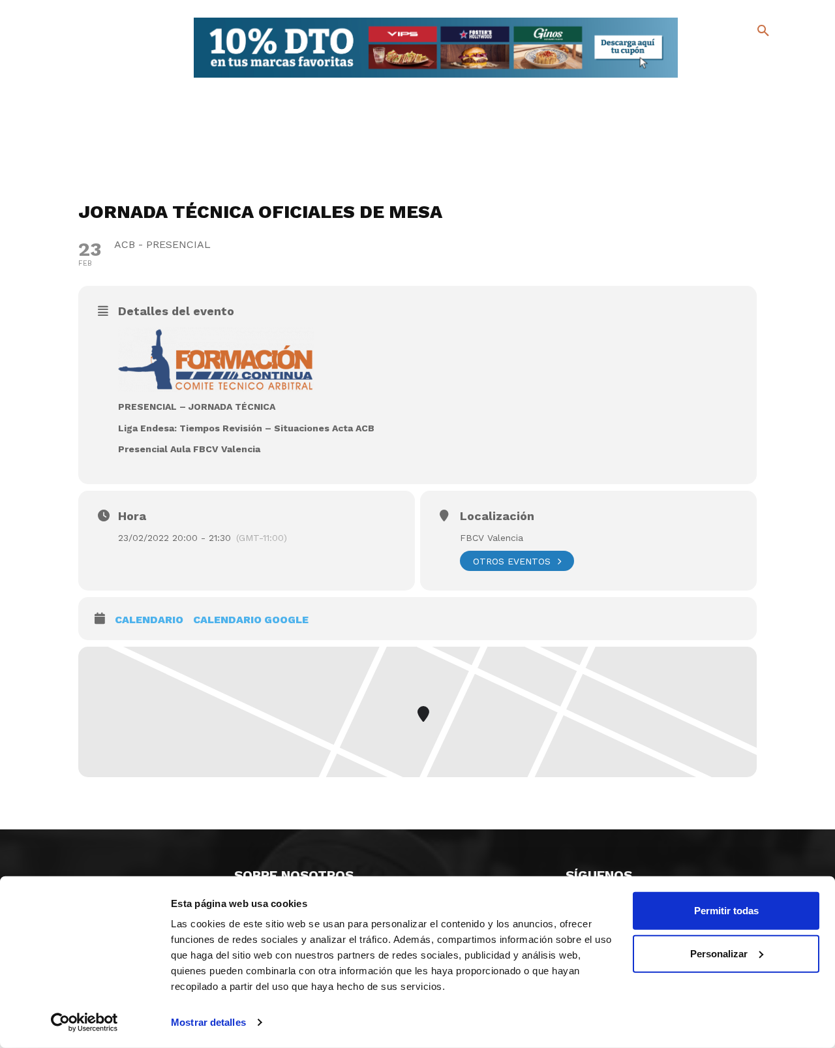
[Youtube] (752, 78)
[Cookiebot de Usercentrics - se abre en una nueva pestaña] (84, 1022)
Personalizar (719, 953)
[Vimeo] (731, 78)
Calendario (149, 619)
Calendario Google (251, 619)
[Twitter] (729, 57)
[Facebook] (710, 59)
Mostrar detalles (208, 1022)
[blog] (748, 57)
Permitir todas (726, 910)
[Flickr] (710, 78)
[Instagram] (769, 59)
